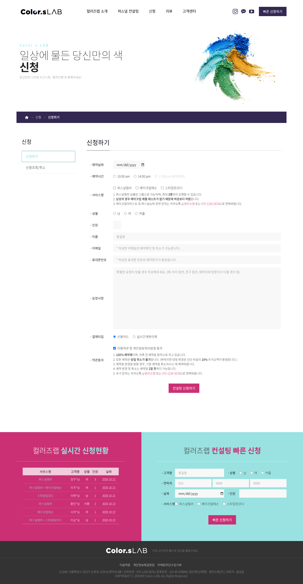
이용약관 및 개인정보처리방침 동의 (139, 348)
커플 (142, 213)
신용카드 (123, 336)
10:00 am (123, 176)
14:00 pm (144, 176)
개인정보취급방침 (144, 565)
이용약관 (125, 565)
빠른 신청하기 (272, 11)
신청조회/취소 (36, 167)
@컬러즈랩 (188, 203)
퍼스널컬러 (124, 188)
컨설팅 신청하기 (184, 388)
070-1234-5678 (210, 203)
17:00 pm (172, 176)
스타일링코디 (173, 188)
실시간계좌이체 (147, 336)
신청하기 (32, 156)
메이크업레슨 (148, 188)
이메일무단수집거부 (169, 565)
